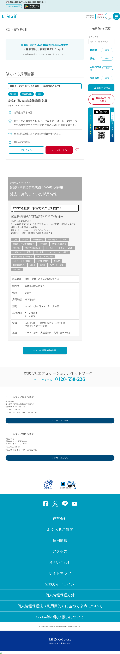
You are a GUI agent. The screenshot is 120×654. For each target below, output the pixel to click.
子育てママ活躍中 (45, 256)
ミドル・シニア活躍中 (22, 261)
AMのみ (16, 248)
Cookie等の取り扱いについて (60, 617)
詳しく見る (26, 150)
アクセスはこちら (60, 420)
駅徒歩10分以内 (59, 244)
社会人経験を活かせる (22, 256)
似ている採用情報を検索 (45, 350)
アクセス (60, 551)
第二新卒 (39, 252)
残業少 (57, 261)
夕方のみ (17, 269)
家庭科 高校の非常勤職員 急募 (27, 100)
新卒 (29, 252)
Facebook (45, 503)
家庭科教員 (38, 239)
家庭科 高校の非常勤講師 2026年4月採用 (37, 216)
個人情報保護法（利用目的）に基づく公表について (60, 606)
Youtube (74, 503)
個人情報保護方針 (60, 595)
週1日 (32, 265)
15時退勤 (43, 244)
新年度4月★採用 (66, 248)
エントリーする (59, 150)
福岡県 (13, 94)
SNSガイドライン (60, 584)
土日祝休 (49, 248)
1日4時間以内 (19, 265)
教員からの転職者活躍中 (23, 244)
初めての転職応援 (33, 248)
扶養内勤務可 (43, 261)
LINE (64, 503)
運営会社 (60, 519)
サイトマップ (60, 573)
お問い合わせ (60, 562)
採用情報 (60, 540)
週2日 (42, 265)
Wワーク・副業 (56, 265)
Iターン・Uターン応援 (58, 252)
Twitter (55, 503)
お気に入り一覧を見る (103, 99)
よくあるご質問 (60, 530)
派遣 (40, 94)
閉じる (117, 6)
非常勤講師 (27, 94)
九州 (15, 239)
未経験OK (17, 252)
